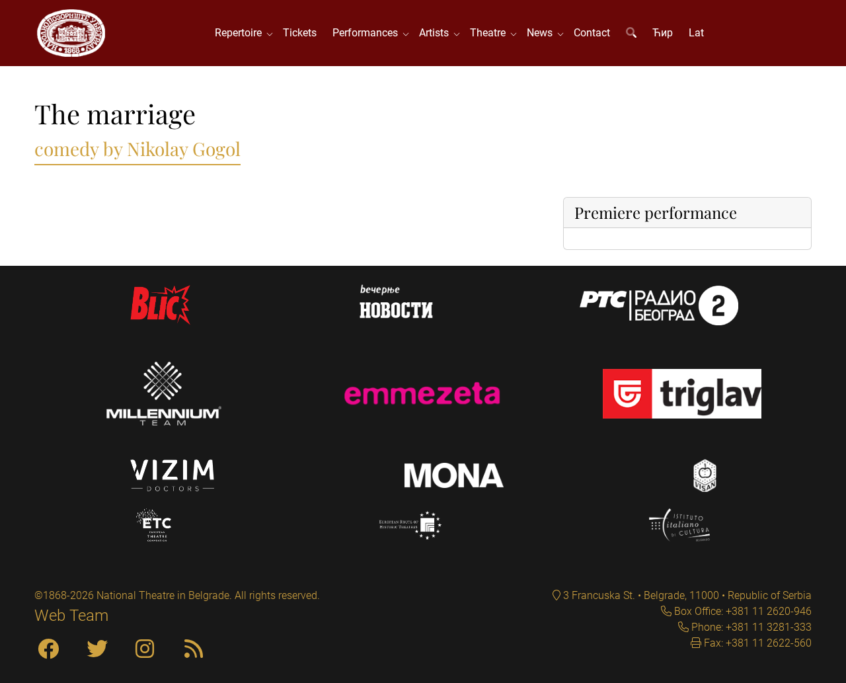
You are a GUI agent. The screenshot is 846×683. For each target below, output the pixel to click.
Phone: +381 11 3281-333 (750, 627)
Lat (696, 32)
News (542, 32)
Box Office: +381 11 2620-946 (742, 611)
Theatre (490, 32)
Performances (367, 32)
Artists (436, 32)
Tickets (300, 32)
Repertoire (241, 32)
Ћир (662, 32)
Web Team (71, 615)
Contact (592, 32)
